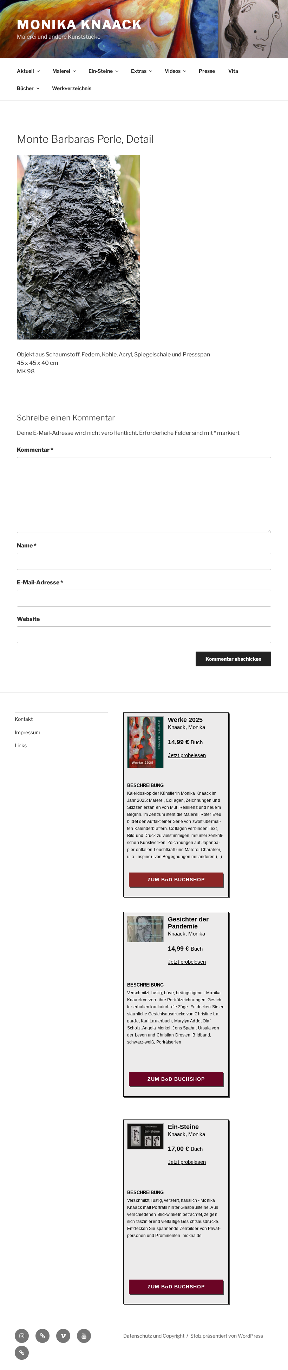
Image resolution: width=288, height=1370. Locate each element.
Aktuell (25, 71)
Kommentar (35, 449)
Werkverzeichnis (71, 88)
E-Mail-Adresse (40, 582)
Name (27, 545)
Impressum (27, 732)
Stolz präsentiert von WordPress (226, 1336)
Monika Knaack (79, 24)
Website (28, 619)
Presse (207, 71)
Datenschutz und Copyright (153, 1336)
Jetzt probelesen (187, 755)
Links (21, 745)
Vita (233, 71)
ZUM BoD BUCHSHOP (176, 879)
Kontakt (24, 719)
